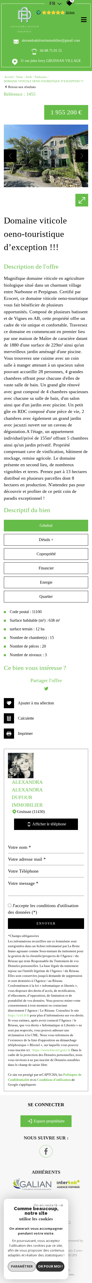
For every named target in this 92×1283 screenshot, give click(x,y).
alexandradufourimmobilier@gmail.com (51, 40)
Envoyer (46, 923)
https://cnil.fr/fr (18, 1015)
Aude (29, 76)
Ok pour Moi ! (50, 1266)
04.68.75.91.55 (51, 51)
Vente (19, 76)
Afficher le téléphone (46, 824)
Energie (46, 582)
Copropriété (46, 554)
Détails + (46, 540)
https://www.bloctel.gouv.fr (51, 1050)
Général (46, 525)
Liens (78, 1250)
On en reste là (45, 1205)
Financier (46, 568)
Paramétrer (22, 1266)
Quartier (46, 596)
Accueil (8, 76)
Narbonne (41, 76)
